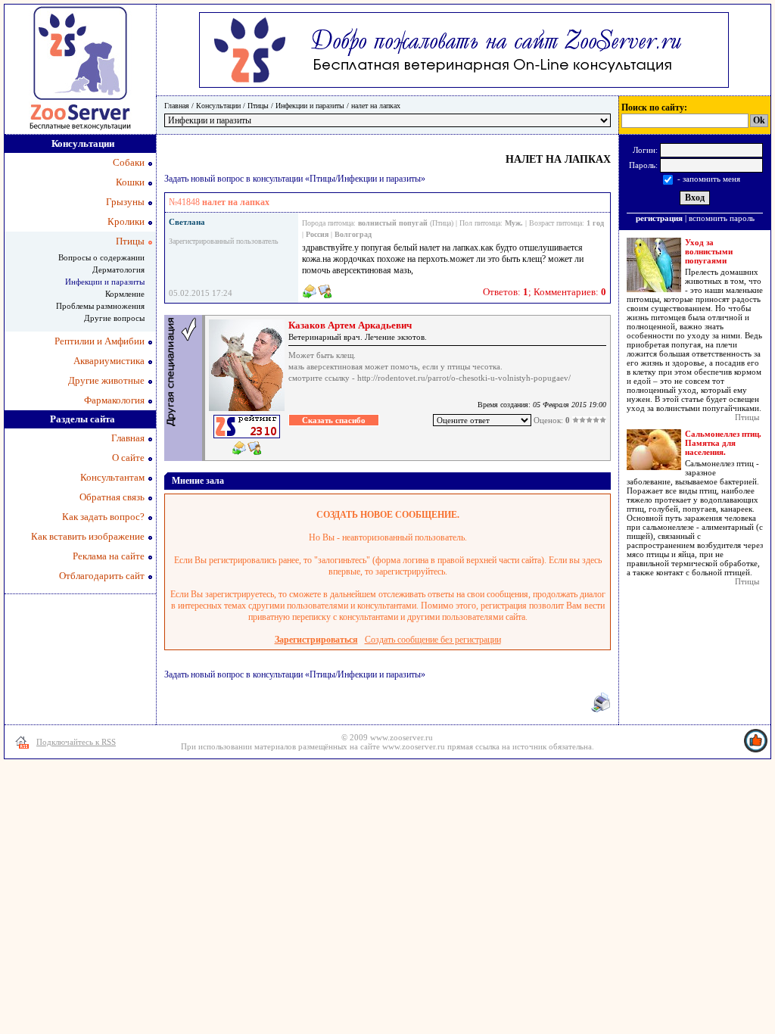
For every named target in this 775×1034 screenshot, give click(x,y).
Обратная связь (112, 497)
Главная (176, 105)
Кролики (126, 221)
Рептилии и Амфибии (99, 341)
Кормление (125, 293)
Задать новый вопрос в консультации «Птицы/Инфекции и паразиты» (294, 178)
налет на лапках (375, 105)
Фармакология (114, 400)
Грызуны (125, 201)
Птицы (258, 105)
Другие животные (106, 380)
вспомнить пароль (722, 218)
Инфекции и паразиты (309, 105)
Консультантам (112, 477)
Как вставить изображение (88, 536)
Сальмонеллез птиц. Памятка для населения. (723, 442)
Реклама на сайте (109, 556)
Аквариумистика (109, 360)
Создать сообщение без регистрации (433, 639)
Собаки (129, 162)
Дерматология (118, 269)
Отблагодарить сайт (102, 575)
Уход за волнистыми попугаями (709, 251)
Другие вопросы (114, 317)
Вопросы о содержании (101, 257)
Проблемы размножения (100, 305)
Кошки (130, 182)
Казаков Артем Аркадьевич (350, 325)
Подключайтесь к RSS (76, 741)
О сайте (128, 457)
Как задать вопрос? (103, 516)
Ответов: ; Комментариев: (544, 291)
